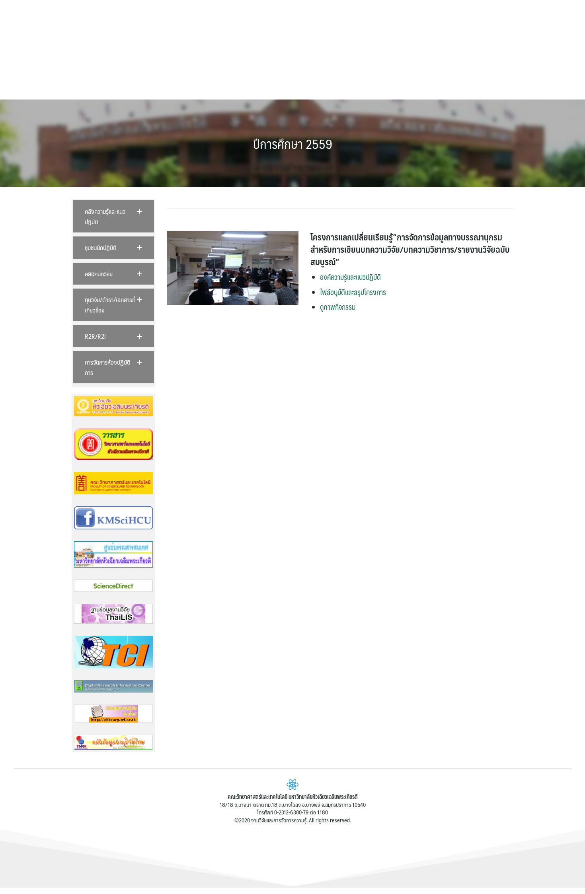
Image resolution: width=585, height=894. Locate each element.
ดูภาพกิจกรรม (337, 307)
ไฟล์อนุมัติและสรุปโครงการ (353, 292)
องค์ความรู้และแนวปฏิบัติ (350, 277)
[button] (113, 216)
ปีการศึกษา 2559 (292, 143)
